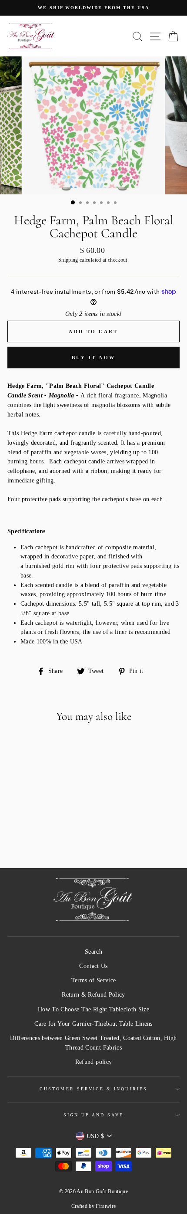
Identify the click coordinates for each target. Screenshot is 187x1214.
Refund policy (93, 1062)
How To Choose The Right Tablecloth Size (93, 1009)
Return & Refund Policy (93, 994)
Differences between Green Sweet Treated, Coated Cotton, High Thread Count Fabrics (93, 1043)
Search (93, 951)
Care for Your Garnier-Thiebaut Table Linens (93, 1023)
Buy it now (94, 357)
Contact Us (93, 966)
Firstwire (106, 1206)
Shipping (68, 260)
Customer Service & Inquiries (93, 1088)
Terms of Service (93, 980)
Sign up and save (93, 1114)
